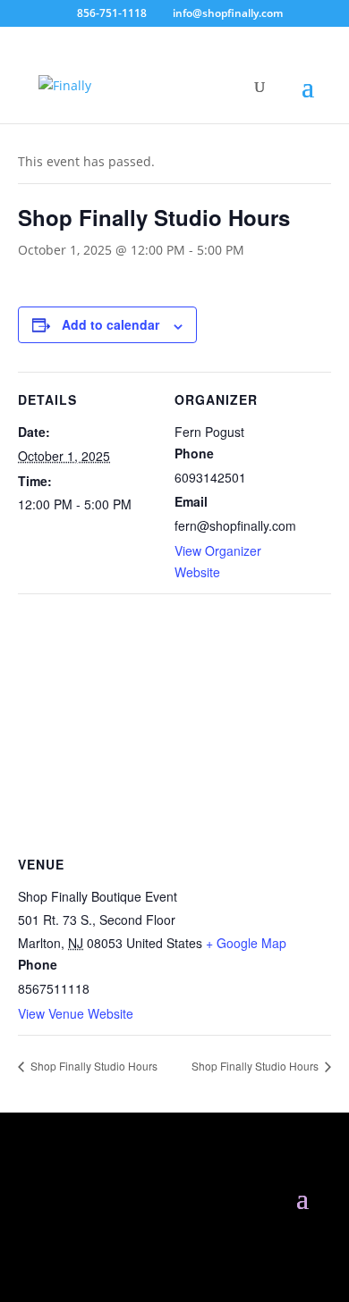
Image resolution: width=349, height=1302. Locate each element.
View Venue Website (75, 1013)
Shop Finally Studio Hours (92, 1065)
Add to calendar (110, 324)
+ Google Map (246, 943)
